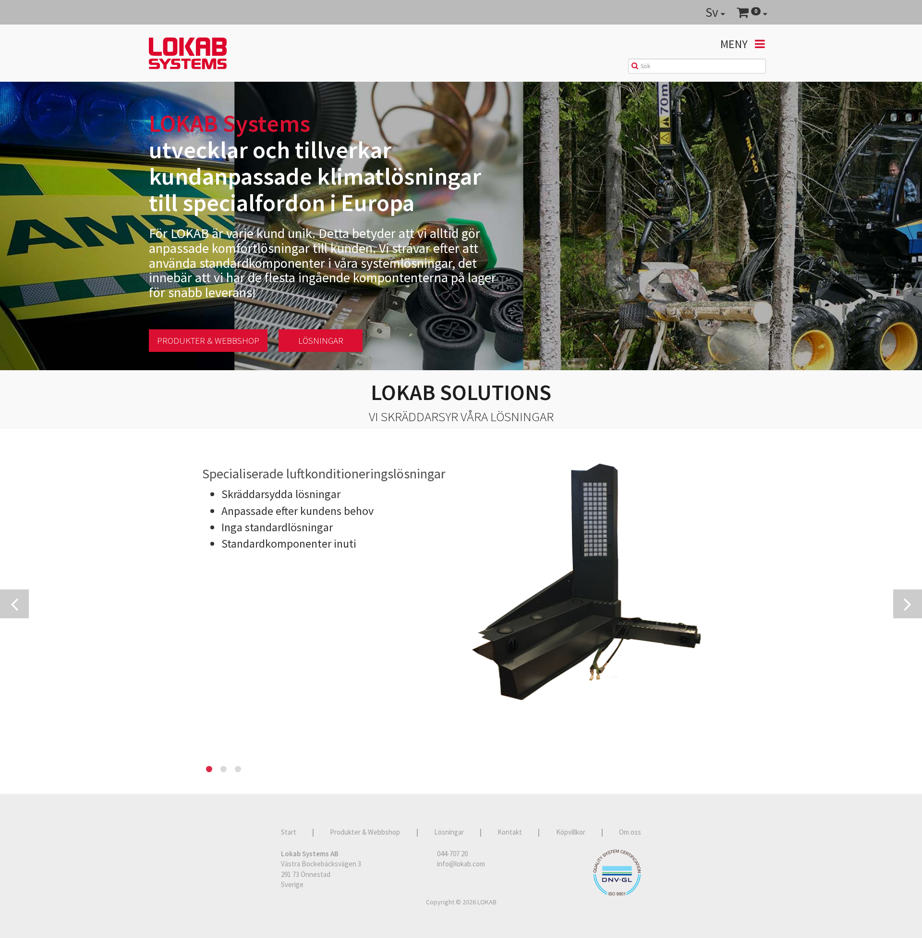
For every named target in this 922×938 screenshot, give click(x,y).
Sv (713, 12)
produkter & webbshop (208, 340)
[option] (461, 577)
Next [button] (907, 603)
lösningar (320, 340)
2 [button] (224, 769)
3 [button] (238, 769)
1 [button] (209, 769)
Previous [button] (14, 603)
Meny (735, 44)
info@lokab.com (461, 863)
